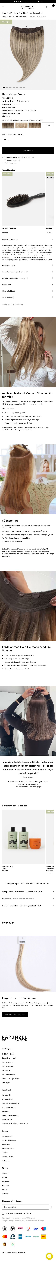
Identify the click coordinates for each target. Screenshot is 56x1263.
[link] (6, 140)
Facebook (6, 1181)
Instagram (6, 1173)
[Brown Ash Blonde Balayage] (35, 125)
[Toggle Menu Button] (3, 7)
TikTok (4, 1177)
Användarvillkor (31, 1220)
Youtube (5, 1189)
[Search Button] (47, 7)
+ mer (48, 125)
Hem (4, 13)
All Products (13, 13)
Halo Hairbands (35, 13)
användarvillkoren (25, 1213)
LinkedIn (5, 1193)
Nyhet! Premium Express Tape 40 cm (28, 2)
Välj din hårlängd (18, 134)
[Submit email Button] (51, 1207)
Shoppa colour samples (14, 1014)
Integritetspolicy (15, 1220)
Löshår (23, 13)
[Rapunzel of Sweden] (28, 7)
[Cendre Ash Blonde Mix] (21, 125)
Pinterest (5, 1185)
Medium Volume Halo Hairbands (14, 16)
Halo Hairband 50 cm (37, 16)
